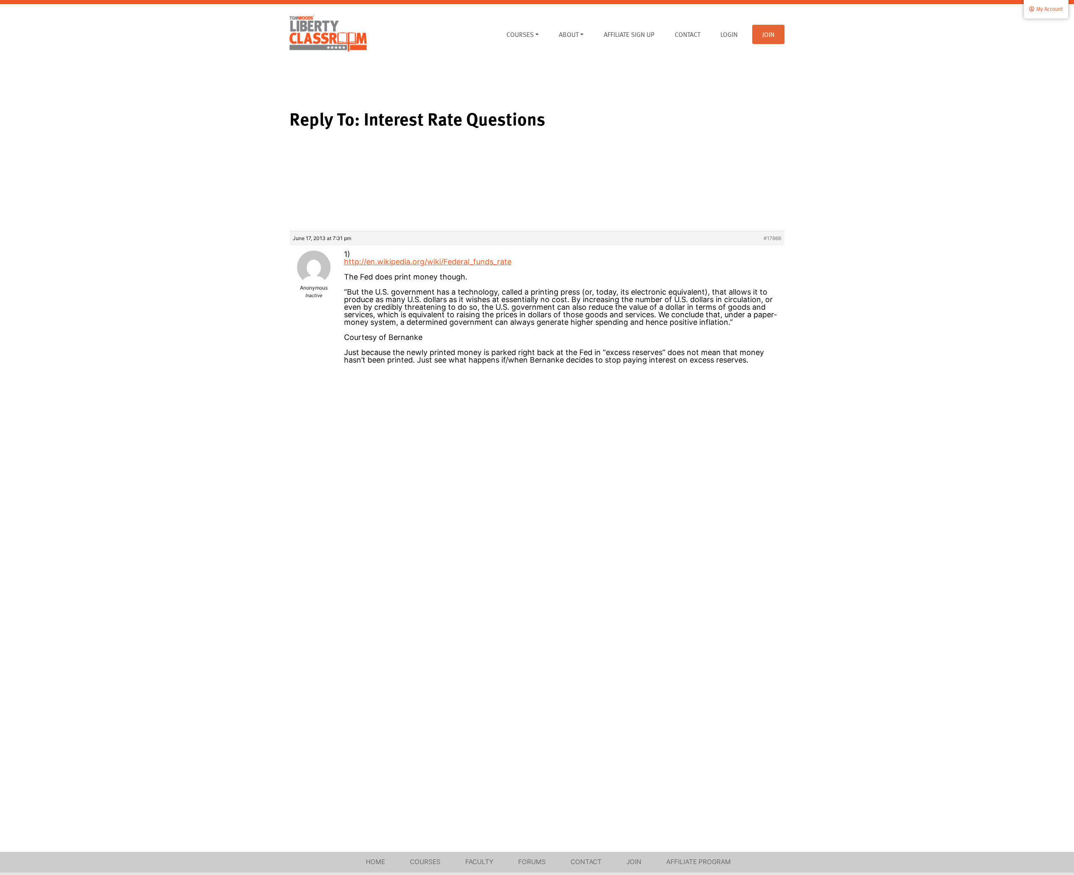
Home (375, 862)
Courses (520, 34)
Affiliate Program (698, 862)
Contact (687, 34)
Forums (532, 862)
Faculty (479, 862)
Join (768, 34)
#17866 (772, 238)
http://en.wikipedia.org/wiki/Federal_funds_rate (427, 261)
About (569, 34)
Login (729, 34)
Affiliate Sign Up (629, 34)
